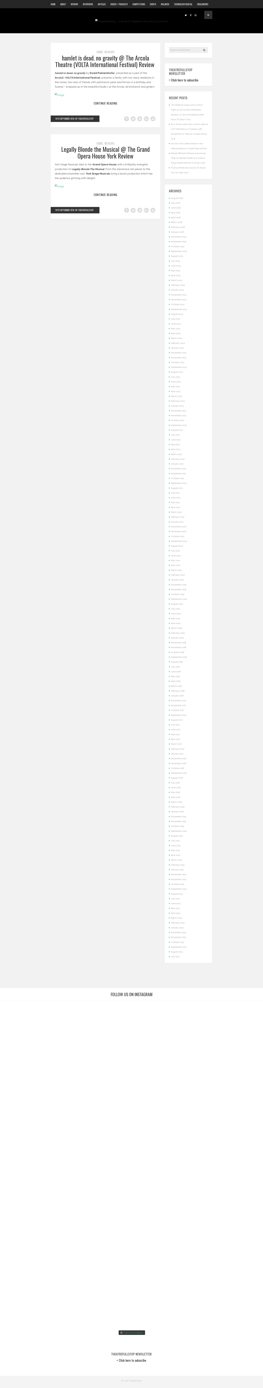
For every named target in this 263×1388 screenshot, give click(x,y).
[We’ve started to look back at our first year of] (198, 1041)
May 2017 (175, 734)
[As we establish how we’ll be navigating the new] (109, 1063)
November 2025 (178, 241)
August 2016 (177, 778)
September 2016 (179, 773)
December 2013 (178, 932)
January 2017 (177, 754)
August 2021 (177, 488)
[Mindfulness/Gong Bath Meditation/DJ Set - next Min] (21, 1025)
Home (53, 4)
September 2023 (179, 367)
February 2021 (177, 517)
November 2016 (178, 763)
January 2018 (177, 695)
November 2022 (178, 415)
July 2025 (175, 261)
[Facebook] (190, 15)
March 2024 (176, 338)
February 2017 (177, 749)
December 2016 (178, 758)
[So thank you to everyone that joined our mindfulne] (198, 1250)
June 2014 (176, 903)
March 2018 (176, 686)
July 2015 (175, 840)
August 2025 (177, 256)
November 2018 (178, 647)
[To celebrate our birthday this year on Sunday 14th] (21, 1273)
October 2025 (177, 246)
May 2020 (175, 560)
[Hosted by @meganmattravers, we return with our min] (242, 1248)
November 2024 (178, 299)
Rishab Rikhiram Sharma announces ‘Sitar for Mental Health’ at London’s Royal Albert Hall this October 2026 (188, 158)
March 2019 (176, 628)
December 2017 (178, 700)
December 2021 (178, 468)
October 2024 (177, 304)
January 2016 (177, 811)
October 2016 (177, 768)
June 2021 (175, 497)
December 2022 (178, 411)
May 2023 (175, 386)
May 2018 (175, 676)
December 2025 (178, 237)
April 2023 (175, 391)
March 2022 (176, 454)
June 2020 (176, 555)
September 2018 (179, 657)
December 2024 (178, 295)
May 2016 (175, 792)
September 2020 (179, 541)
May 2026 (175, 212)
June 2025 (176, 266)
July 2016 (175, 783)
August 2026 (177, 198)
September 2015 (179, 831)
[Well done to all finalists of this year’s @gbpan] (109, 1244)
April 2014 (175, 913)
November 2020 (178, 531)
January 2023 (177, 406)
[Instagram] (195, 15)
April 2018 (175, 681)
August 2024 (177, 314)
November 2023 (178, 357)
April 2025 (175, 275)
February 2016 (178, 807)
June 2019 (176, 613)
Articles (102, 4)
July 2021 (175, 493)
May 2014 (175, 908)
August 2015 (177, 836)
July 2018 (175, 667)
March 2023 (176, 396)
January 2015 (177, 869)
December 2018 (178, 642)
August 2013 (177, 952)
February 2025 (178, 285)
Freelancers (202, 4)
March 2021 (176, 512)
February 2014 (178, 923)
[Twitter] (185, 15)
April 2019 (175, 623)
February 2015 (177, 865)
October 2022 (177, 420)
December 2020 (178, 526)
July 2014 (175, 898)
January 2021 (177, 522)
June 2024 (176, 324)
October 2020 (177, 536)
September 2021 (179, 483)
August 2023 (177, 372)
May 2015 (175, 850)
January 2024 (177, 348)
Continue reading (105, 103)
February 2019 (178, 633)
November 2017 (178, 705)
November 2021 (178, 473)
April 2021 (175, 507)
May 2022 (175, 444)
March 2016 (176, 802)
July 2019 (175, 609)
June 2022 (176, 440)
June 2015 (175, 845)
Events (153, 4)
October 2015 (177, 826)
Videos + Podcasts (119, 4)
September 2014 (179, 889)
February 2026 (178, 227)
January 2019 (177, 638)
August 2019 (177, 604)
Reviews (74, 4)
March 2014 (176, 918)
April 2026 (176, 217)
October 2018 (177, 652)
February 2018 (178, 691)
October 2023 (177, 362)
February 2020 (178, 575)
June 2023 (176, 381)
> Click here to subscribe (183, 79)
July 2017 (175, 724)
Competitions (138, 4)
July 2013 (175, 956)
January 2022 (177, 464)
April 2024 (176, 333)
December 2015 (178, 816)
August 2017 (177, 720)
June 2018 (176, 671)
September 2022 (179, 425)
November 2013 (178, 937)
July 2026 (175, 203)
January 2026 (177, 232)
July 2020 (175, 551)
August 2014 (177, 894)
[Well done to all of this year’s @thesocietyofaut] (65, 1262)
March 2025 (176, 280)
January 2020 (177, 580)
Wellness (165, 4)
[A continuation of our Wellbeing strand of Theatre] (65, 1029)
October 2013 (177, 942)
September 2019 (179, 599)
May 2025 (175, 270)
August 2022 (177, 430)
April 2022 (175, 449)
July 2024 (175, 319)
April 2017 (175, 739)
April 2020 (176, 565)
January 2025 (177, 290)
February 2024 (178, 343)
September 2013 (179, 947)
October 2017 (177, 710)
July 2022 (175, 435)
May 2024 (175, 328)
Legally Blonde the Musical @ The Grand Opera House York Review (105, 152)
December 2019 (178, 584)
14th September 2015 (65, 118)
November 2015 (178, 821)
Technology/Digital (183, 4)
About (63, 4)
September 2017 (179, 715)
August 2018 (177, 662)
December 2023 (178, 352)
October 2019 (177, 594)
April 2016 (175, 797)
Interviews (88, 4)
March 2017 (176, 744)
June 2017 (175, 729)
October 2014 (177, 884)
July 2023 (175, 377)
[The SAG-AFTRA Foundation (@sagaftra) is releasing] (154, 1109)
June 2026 (176, 208)
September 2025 (179, 251)
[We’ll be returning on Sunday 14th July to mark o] (154, 1248)
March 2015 (176, 860)
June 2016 (176, 787)
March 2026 (176, 222)
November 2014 (178, 879)
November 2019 (178, 589)
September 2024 (179, 309)
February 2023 (178, 401)
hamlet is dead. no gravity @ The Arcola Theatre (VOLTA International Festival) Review (105, 61)
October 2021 (177, 478)
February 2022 (178, 459)
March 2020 (176, 570)
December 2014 (178, 874)
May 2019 (175, 618)
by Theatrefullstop (84, 118)
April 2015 (175, 855)
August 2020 (177, 546)
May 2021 (175, 502)
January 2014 (177, 927)
